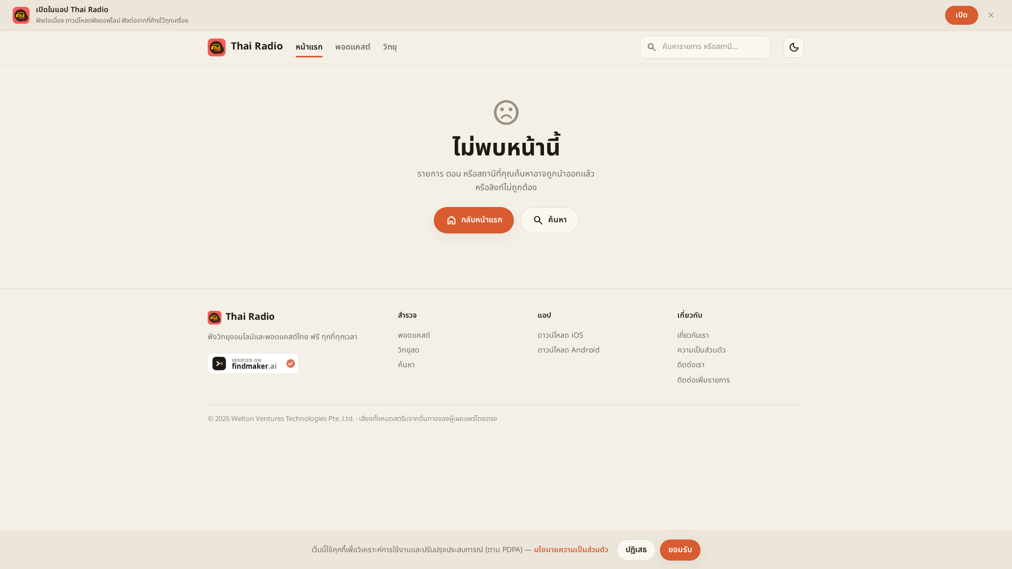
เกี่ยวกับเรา (693, 335)
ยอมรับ (680, 550)
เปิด (962, 15)
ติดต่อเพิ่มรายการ (703, 380)
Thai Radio (257, 46)
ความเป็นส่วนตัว (701, 350)
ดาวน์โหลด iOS (560, 335)
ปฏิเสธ (636, 550)
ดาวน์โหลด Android (569, 350)
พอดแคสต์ (353, 47)
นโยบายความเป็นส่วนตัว (571, 549)
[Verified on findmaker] (296, 363)
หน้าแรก (309, 47)
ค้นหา (549, 220)
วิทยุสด (409, 350)
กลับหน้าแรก (473, 220)
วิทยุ (390, 47)
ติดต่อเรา (691, 364)
